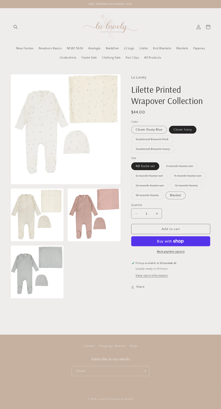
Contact (89, 346)
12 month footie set (152, 187)
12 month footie (188, 187)
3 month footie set (181, 167)
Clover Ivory (183, 129)
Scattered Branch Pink (154, 140)
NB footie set (145, 166)
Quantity (136, 204)
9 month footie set (190, 177)
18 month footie (149, 196)
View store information (152, 275)
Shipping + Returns (112, 346)
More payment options (171, 251)
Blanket (175, 195)
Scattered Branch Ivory (155, 150)
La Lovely (103, 399)
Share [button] (140, 287)
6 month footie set (151, 177)
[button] (15, 27)
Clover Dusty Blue (149, 129)
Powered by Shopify (121, 399)
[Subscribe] (144, 371)
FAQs (133, 346)
